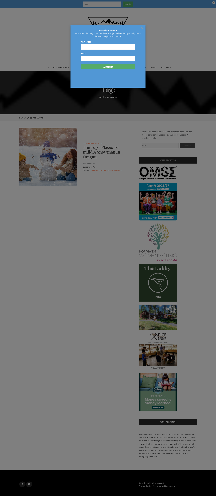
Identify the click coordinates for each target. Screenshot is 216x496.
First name (86, 42)
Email (83, 53)
